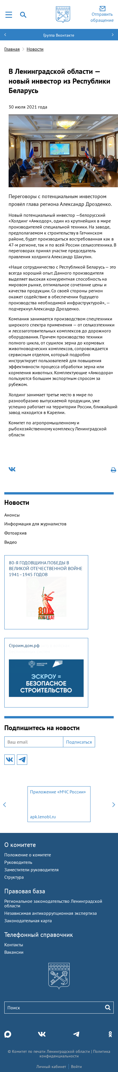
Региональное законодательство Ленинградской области (53, 903)
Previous (4, 804)
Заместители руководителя (31, 869)
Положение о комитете (27, 855)
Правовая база (24, 891)
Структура (14, 877)
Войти (76, 1066)
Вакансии (13, 952)
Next (114, 804)
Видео (10, 542)
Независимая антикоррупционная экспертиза (50, 913)
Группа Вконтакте (58, 35)
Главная (12, 49)
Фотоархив (15, 533)
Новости (35, 49)
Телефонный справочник (38, 935)
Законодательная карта (28, 920)
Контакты (13, 944)
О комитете (20, 845)
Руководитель (18, 862)
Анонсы (12, 515)
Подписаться (79, 742)
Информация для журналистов (35, 524)
